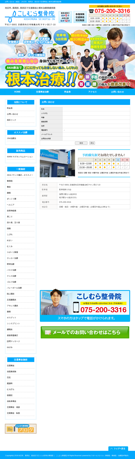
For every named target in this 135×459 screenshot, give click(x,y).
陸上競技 (10, 294)
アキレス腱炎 (12, 306)
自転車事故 (11, 401)
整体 (9, 187)
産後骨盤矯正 (12, 335)
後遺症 (10, 395)
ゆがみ (10, 347)
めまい (10, 240)
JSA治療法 (11, 138)
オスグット (11, 317)
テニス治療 (11, 276)
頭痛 (9, 228)
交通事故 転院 (13, 413)
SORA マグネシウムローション (20, 157)
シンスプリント (13, 323)
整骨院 (10, 181)
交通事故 (10, 366)
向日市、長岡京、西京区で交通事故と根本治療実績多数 (41, 2)
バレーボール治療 (14, 288)
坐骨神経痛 (11, 211)
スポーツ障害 (12, 252)
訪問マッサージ (13, 341)
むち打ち (10, 389)
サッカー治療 (12, 258)
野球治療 (10, 264)
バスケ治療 (11, 270)
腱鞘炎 (10, 329)
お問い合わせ (12, 114)
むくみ (10, 246)
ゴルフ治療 (11, 282)
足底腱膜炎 (11, 300)
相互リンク (11, 120)
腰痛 (9, 193)
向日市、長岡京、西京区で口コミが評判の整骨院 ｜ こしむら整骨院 (43, 455)
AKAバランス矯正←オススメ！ (20, 175)
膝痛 (9, 312)
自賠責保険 (11, 371)
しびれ (10, 234)
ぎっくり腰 (11, 199)
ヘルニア (10, 205)
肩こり (10, 217)
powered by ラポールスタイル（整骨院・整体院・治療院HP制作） (106, 455)
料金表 (10, 108)
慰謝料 (10, 383)
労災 (9, 377)
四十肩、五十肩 (13, 222)
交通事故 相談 (13, 407)
